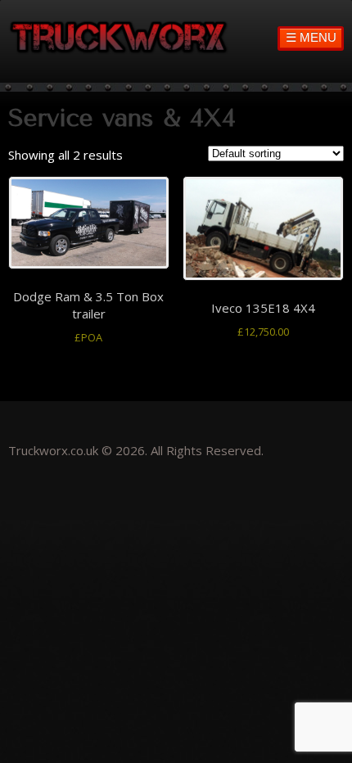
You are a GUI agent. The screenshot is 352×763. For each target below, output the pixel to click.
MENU (311, 37)
